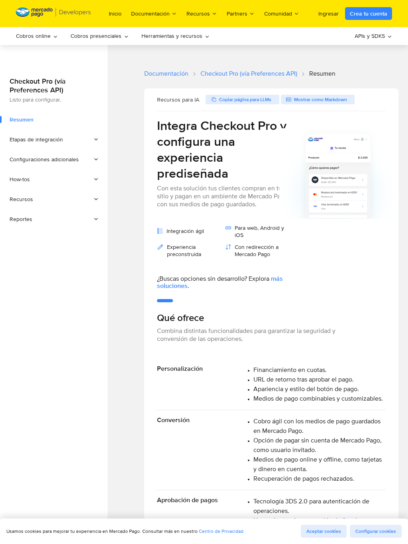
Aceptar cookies (323, 531)
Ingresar (328, 14)
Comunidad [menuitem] (278, 13)
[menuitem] (37, 36)
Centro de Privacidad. (222, 531)
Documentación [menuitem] (150, 13)
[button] (54, 139)
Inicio (115, 14)
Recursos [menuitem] (198, 13)
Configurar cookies (375, 531)
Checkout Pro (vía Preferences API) (248, 73)
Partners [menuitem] (237, 13)
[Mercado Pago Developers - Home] (53, 14)
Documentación (166, 73)
